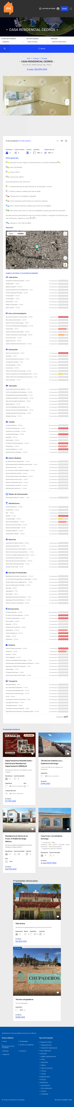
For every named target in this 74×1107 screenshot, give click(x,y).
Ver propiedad (37, 912)
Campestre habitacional (49, 1048)
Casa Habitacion (45, 1051)
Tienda (43, 1074)
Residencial (44, 1082)
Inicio (28, 58)
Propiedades (24, 1041)
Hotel (43, 1059)
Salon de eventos (47, 1068)
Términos (65, 268)
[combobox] (12, 42)
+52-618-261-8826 (48, 8)
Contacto (23, 1051)
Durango (36, 58)
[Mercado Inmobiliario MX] (9, 15)
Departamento (45, 1077)
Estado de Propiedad (8, 38)
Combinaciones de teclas (33, 268)
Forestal (43, 1079)
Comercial (43, 1054)
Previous (7, 102)
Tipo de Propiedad (32, 38)
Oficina (43, 1065)
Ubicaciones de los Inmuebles (8, 1047)
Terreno (43, 1071)
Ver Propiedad (19, 752)
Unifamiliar (44, 1094)
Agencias (6, 1054)
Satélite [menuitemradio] (21, 234)
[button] (39, 250)
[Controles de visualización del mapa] (65, 258)
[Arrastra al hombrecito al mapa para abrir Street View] (65, 265)
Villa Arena (20, 923)
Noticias (6, 1051)
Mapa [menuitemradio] (11, 234)
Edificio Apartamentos (48, 1056)
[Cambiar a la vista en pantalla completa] (65, 234)
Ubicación (54, 38)
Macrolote (44, 1062)
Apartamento (45, 1085)
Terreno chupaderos (24, 999)
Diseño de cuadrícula (26, 1045)
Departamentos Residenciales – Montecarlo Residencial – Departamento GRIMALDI (19, 763)
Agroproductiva (46, 1045)
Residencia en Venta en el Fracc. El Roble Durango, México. (16, 839)
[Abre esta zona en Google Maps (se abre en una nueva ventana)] (9, 268)
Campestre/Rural (46, 1042)
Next (67, 102)
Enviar (64, 9)
